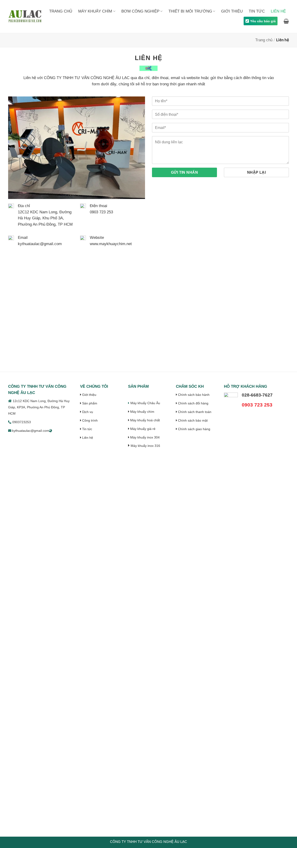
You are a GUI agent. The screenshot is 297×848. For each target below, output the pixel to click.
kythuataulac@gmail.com (30, 430)
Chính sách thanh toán (194, 412)
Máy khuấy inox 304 (144, 437)
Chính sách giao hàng (193, 429)
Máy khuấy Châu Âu (145, 403)
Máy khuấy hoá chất (144, 420)
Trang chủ (263, 40)
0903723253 (21, 422)
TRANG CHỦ (60, 11)
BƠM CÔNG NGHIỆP (140, 11)
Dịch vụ (87, 412)
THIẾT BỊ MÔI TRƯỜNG (190, 11)
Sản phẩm (89, 403)
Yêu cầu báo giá (263, 21)
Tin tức (86, 429)
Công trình (89, 420)
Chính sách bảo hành (193, 395)
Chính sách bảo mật (192, 420)
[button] (286, 21)
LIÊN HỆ (278, 11)
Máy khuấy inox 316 (145, 446)
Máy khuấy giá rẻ (142, 429)
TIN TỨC (257, 11)
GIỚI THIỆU (232, 11)
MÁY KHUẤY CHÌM (95, 11)
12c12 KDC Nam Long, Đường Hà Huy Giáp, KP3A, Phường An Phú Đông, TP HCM (39, 407)
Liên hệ (87, 437)
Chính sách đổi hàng (192, 403)
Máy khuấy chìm (141, 411)
